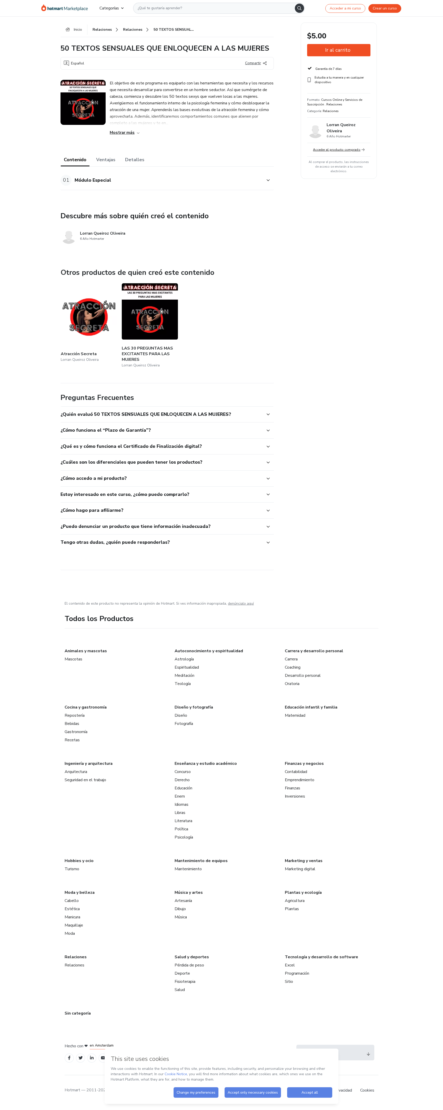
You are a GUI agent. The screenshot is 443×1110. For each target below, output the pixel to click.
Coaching (292, 667)
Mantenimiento (188, 869)
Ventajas (105, 160)
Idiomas (181, 804)
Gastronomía (76, 732)
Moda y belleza (80, 892)
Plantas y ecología (303, 892)
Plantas (292, 909)
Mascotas (73, 659)
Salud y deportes (192, 957)
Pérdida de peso (189, 965)
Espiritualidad (187, 667)
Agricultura (295, 901)
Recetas (72, 740)
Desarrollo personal (303, 675)
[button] (162, 180)
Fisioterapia (185, 981)
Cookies (367, 1090)
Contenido (75, 160)
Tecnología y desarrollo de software (321, 957)
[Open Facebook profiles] (69, 1057)
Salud (180, 990)
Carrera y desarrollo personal (314, 651)
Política (181, 829)
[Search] (299, 8)
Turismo (72, 869)
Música (181, 917)
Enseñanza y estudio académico (206, 763)
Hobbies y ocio (79, 861)
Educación (183, 788)
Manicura (72, 917)
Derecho (182, 780)
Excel (290, 965)
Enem (180, 796)
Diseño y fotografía (194, 707)
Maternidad (295, 715)
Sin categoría (78, 1013)
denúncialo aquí (241, 603)
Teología (183, 684)
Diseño (181, 715)
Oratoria (292, 684)
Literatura (183, 821)
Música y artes (189, 892)
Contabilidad (296, 772)
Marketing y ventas (304, 861)
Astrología (184, 659)
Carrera (291, 659)
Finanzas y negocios (304, 763)
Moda (70, 933)
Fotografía (184, 723)
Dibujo (180, 909)
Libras (180, 812)
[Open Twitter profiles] (81, 1057)
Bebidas (72, 723)
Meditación (184, 675)
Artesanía (183, 901)
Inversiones (295, 796)
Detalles (134, 160)
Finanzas (292, 788)
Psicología (184, 837)
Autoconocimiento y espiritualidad (209, 651)
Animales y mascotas (86, 651)
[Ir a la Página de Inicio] (66, 8)
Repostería (75, 715)
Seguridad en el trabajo (85, 780)
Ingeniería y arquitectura (89, 763)
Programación (297, 973)
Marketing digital (300, 869)
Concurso (183, 772)
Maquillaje (74, 925)
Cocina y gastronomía (86, 707)
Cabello (72, 901)
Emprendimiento (299, 780)
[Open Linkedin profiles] (92, 1057)
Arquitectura (76, 772)
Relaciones (76, 957)
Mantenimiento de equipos (201, 861)
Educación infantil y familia (311, 707)
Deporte (182, 973)
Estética (72, 909)
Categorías (109, 8)
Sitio (289, 981)
